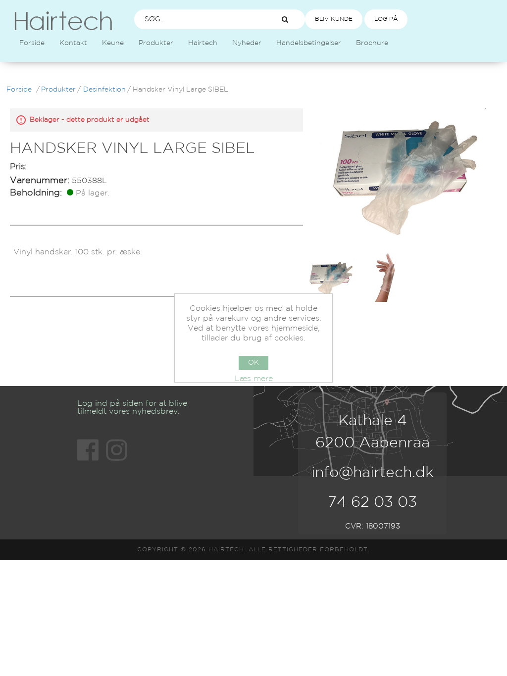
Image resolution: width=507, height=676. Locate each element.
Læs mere (254, 379)
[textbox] (198, 19)
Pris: (18, 167)
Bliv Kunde (334, 19)
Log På (386, 19)
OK (253, 363)
